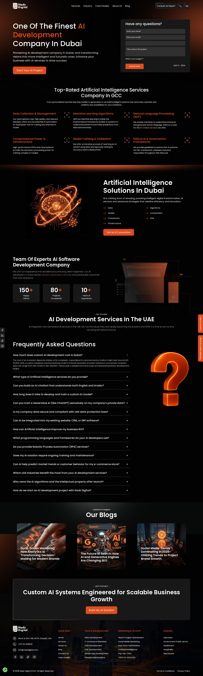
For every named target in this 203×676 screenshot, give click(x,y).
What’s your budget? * (134, 59)
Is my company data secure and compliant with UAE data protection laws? (60, 411)
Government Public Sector (176, 641)
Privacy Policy (183, 671)
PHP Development (93, 649)
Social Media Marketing (129, 641)
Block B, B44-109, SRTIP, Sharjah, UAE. (35, 638)
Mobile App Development (96, 653)
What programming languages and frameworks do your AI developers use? (61, 438)
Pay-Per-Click (124, 653)
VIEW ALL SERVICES (126, 657)
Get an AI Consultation (119, 232)
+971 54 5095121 (25, 644)
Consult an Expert (166, 5)
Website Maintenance (95, 657)
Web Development (93, 637)
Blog (127, 5)
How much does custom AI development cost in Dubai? (47, 355)
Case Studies (102, 5)
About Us (117, 5)
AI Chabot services (149, 127)
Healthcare (169, 645)
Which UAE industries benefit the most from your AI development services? (60, 473)
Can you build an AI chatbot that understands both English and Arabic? (58, 385)
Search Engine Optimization (131, 637)
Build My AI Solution (101, 610)
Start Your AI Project (30, 70)
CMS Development (93, 645)
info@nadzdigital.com (28, 650)
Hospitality (168, 649)
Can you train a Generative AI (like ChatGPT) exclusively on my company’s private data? (69, 403)
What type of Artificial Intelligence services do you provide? (50, 376)
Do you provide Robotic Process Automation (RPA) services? (51, 446)
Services (75, 5)
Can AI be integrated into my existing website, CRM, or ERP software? (56, 420)
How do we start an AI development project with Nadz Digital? (52, 490)
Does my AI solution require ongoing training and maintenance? (53, 455)
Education (168, 637)
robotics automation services (56, 274)
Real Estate (169, 653)
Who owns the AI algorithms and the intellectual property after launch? (58, 481)
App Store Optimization (129, 645)
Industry (88, 5)
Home (61, 637)
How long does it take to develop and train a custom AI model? (53, 394)
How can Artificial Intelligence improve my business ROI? (48, 429)
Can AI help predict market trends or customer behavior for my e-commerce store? (66, 464)
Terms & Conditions (165, 671)
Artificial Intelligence (127, 649)
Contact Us (63, 653)
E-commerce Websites (95, 641)
